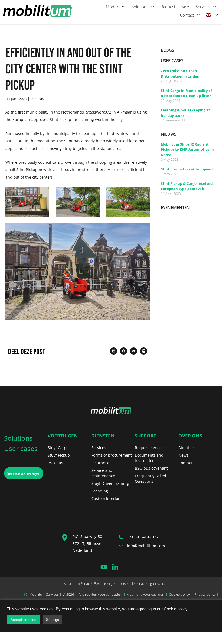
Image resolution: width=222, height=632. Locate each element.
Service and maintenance (103, 473)
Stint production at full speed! (187, 169)
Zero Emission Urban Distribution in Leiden (180, 73)
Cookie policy (176, 609)
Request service (175, 6)
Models (112, 6)
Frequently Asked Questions (150, 478)
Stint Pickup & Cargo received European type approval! (187, 186)
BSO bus (55, 462)
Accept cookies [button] (23, 619)
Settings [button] (52, 620)
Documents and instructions (149, 458)
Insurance (100, 462)
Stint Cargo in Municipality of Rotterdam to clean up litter (186, 93)
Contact (187, 15)
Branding (99, 491)
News (183, 455)
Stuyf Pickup (59, 455)
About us (186, 447)
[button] (113, 351)
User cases (21, 448)
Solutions (140, 6)
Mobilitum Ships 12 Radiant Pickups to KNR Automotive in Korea (187, 149)
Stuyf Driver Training (110, 483)
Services (203, 6)
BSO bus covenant (151, 468)
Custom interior (105, 498)
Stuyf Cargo (58, 447)
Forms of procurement (111, 455)
